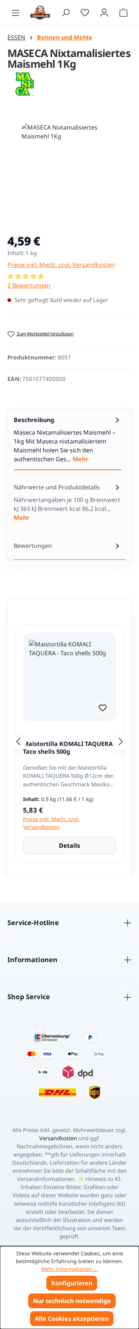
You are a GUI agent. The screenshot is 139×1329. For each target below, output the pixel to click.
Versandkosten (58, 1138)
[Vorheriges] (18, 742)
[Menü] (15, 12)
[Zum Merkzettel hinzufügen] (102, 707)
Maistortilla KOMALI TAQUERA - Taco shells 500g (69, 748)
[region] (69, 171)
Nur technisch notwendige (72, 1301)
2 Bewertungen (28, 285)
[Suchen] (65, 12)
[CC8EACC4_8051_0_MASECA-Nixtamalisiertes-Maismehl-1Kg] (69, 164)
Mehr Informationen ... (69, 1268)
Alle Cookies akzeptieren (72, 1319)
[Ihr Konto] (104, 12)
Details (69, 845)
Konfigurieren (71, 1283)
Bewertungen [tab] (33, 546)
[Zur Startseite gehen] (40, 12)
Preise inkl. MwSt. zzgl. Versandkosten (61, 265)
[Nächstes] (121, 742)
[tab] (68, 439)
